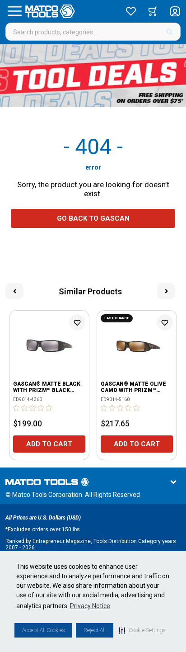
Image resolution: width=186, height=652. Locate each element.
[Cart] (152, 11)
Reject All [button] (95, 630)
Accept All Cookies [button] (43, 630)
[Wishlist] (131, 11)
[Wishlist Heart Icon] (77, 322)
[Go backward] (14, 291)
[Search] (169, 31)
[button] (142, 630)
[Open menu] (14, 11)
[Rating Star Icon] (16, 407)
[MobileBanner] (93, 75)
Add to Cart (49, 444)
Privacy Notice (90, 605)
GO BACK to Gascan (93, 218)
